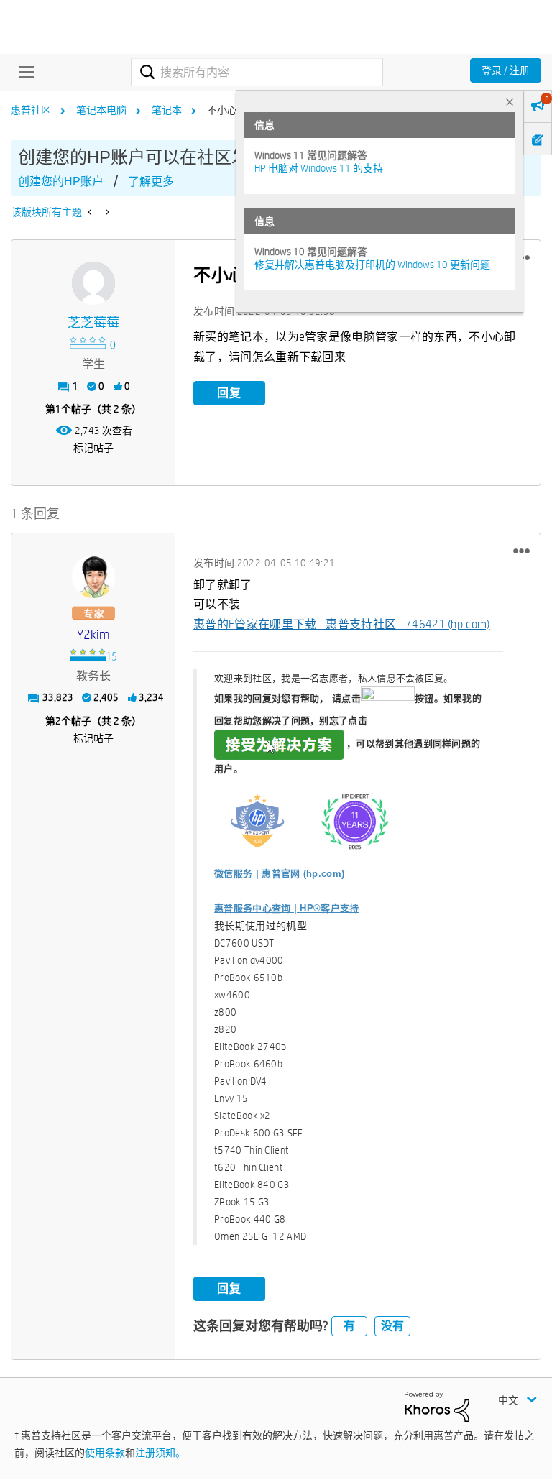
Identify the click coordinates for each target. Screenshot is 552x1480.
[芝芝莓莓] (93, 283)
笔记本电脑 (101, 110)
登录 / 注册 (506, 70)
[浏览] (23, 72)
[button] (521, 551)
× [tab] (509, 101)
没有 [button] (392, 1325)
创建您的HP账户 (61, 181)
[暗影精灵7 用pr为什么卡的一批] (91, 212)
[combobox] (257, 72)
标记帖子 (93, 447)
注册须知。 (160, 1452)
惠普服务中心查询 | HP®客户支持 (286, 908)
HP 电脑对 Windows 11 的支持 (318, 168)
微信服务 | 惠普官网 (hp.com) (279, 873)
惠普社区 (31, 110)
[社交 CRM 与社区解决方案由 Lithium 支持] (437, 1405)
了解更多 (151, 181)
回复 (229, 392)
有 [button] (349, 1325)
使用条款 (105, 1452)
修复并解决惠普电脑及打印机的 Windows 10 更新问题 (372, 264)
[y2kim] (93, 576)
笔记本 (167, 110)
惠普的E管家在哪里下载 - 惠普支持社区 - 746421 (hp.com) (341, 624)
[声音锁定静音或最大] (106, 212)
